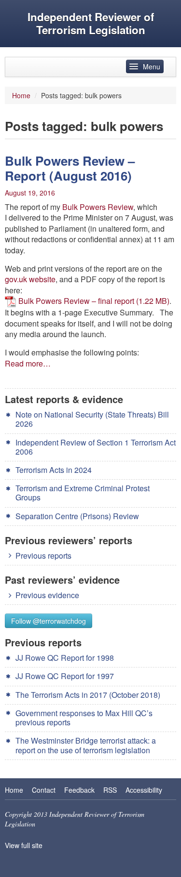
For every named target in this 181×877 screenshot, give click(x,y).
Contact (44, 790)
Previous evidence (47, 595)
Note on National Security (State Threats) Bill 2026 (92, 419)
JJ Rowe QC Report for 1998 (64, 657)
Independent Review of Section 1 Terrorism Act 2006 (95, 447)
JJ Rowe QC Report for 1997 (64, 676)
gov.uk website (30, 279)
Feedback (79, 790)
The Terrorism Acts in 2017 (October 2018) (87, 694)
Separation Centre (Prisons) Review (77, 516)
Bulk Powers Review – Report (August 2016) (70, 168)
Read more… (28, 363)
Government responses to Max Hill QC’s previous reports (84, 717)
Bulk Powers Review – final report (76, 301)
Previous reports (43, 555)
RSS (110, 790)
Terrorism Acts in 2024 (53, 469)
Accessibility (143, 790)
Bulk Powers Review (97, 206)
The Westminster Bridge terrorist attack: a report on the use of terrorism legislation (85, 745)
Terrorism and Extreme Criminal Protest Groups (82, 493)
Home (21, 95)
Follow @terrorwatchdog (48, 621)
